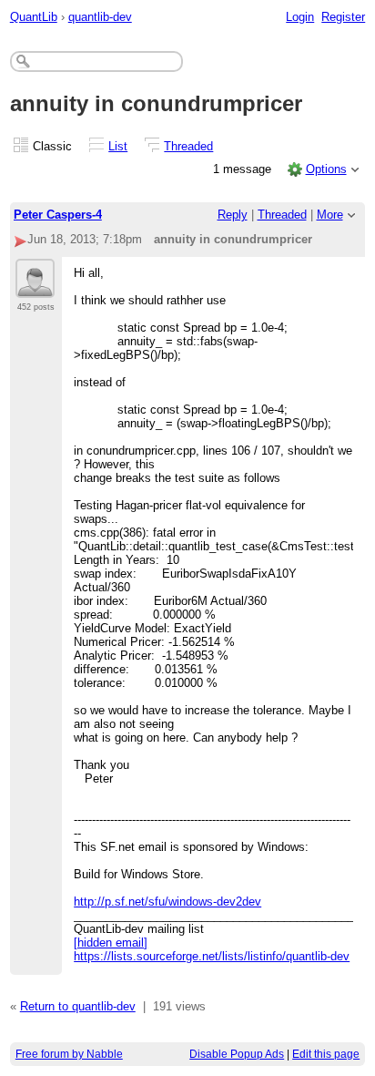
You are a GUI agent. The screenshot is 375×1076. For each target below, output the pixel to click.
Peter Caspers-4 (58, 214)
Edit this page (326, 1054)
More (330, 214)
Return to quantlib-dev (78, 1006)
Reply (233, 214)
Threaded (188, 146)
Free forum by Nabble (69, 1054)
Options (326, 169)
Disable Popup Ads (236, 1054)
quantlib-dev (100, 17)
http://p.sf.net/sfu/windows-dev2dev (167, 901)
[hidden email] (110, 942)
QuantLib (33, 17)
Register (343, 17)
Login (300, 17)
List (117, 146)
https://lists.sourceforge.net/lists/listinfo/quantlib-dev (212, 956)
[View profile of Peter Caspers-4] (35, 287)
